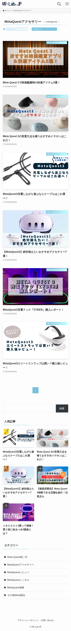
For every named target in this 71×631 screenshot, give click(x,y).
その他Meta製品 (16, 595)
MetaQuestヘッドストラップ (44, 29)
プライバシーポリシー (28, 620)
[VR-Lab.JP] (11, 4)
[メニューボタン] (67, 4)
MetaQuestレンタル (18, 579)
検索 (61, 408)
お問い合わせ (47, 620)
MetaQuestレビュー (18, 572)
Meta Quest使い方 (17, 557)
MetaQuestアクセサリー (20, 564)
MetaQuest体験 (15, 587)
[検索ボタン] (59, 4)
